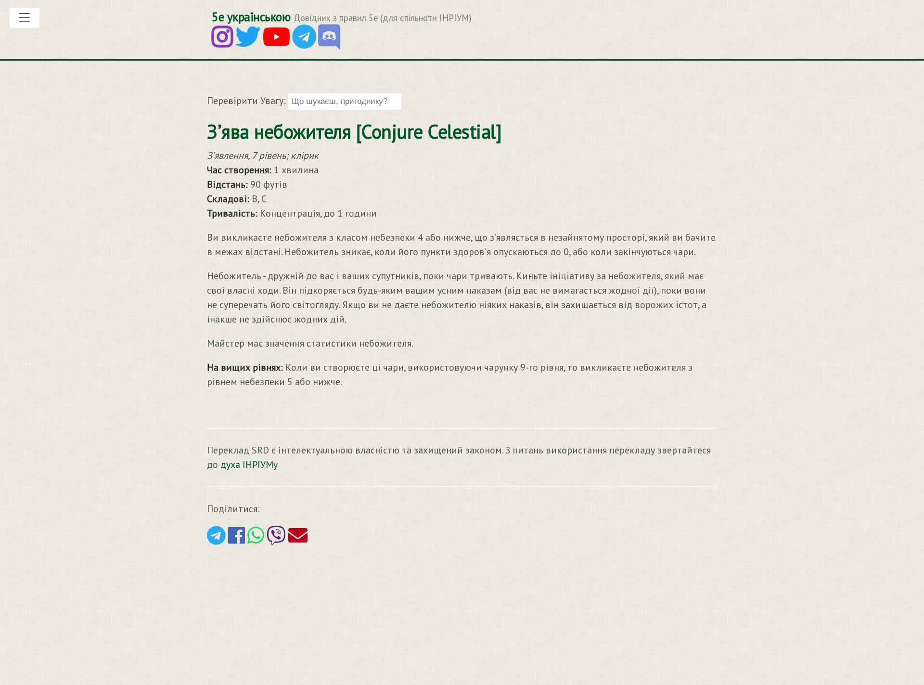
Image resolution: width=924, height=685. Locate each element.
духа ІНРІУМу (249, 464)
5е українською (251, 17)
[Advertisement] (289, 613)
